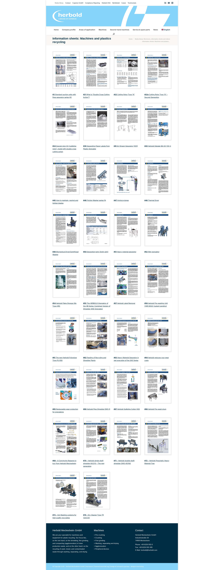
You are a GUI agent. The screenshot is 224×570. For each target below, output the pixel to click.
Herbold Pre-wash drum (155, 409)
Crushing (98, 538)
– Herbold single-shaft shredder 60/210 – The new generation (93, 463)
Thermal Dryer (151, 200)
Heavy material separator (125, 252)
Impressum (89, 566)
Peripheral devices (102, 549)
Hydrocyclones (121, 200)
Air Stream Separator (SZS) (126, 146)
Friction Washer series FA (94, 200)
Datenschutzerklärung (101, 566)
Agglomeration (100, 546)
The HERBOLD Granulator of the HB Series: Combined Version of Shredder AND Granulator (96, 306)
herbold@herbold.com (149, 550)
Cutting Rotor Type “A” (124, 94)
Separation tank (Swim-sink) (95, 252)
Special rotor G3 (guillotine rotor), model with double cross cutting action (64, 149)
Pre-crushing (100, 535)
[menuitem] (59, 3)
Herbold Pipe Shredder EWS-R (96, 409)
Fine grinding (100, 540)
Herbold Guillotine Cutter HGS (127, 409)
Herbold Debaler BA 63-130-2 (157, 146)
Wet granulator (151, 252)
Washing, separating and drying (107, 543)
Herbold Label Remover (124, 303)
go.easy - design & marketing (134, 566)
